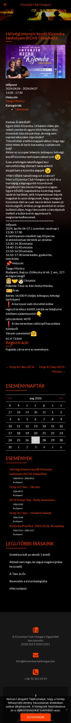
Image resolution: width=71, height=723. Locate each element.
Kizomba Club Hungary (35, 4)
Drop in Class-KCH (20, 367)
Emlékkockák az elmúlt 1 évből (29, 554)
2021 (46, 644)
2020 (39, 644)
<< (10, 398)
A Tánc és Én (17, 573)
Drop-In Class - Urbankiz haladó (30, 513)
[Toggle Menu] (5, 4)
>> (61, 398)
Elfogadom (35, 717)
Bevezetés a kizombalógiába (28, 581)
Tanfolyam (22, 109)
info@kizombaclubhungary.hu (35, 661)
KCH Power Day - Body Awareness (32, 500)
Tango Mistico (15, 101)
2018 (24, 644)
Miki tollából (18, 588)
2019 (31, 644)
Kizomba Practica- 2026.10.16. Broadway (36, 526)
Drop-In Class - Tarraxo (24, 487)
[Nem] (66, 709)
